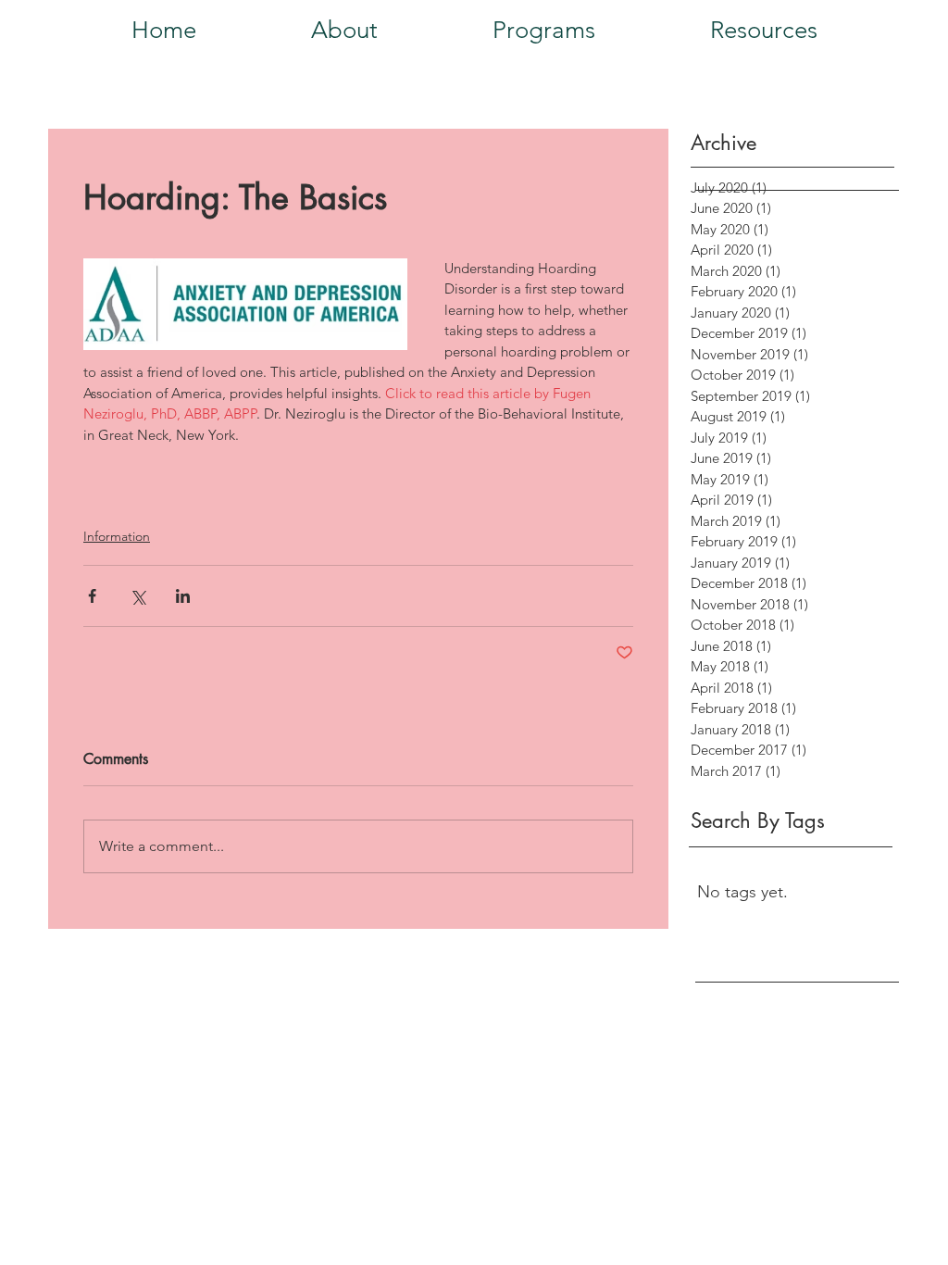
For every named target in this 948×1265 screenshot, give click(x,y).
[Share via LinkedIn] (183, 596)
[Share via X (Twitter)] (137, 596)
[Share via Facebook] (92, 596)
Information (116, 536)
